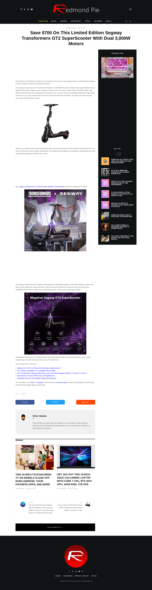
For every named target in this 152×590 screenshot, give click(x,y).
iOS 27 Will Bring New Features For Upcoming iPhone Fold (120, 172)
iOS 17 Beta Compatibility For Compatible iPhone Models (36, 370)
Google (63, 21)
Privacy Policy (82, 576)
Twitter (32, 382)
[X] (24, 9)
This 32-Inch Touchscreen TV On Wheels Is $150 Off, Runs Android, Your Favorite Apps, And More (33, 479)
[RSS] (126, 21)
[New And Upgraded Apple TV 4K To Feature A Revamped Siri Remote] (117, 67)
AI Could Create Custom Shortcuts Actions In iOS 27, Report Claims (122, 194)
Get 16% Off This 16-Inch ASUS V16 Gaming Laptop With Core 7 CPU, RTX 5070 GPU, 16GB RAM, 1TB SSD (74, 479)
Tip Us (94, 576)
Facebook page (61, 382)
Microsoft (76, 21)
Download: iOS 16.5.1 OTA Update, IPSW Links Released (36, 378)
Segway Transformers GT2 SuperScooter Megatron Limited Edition (41, 186)
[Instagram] (28, 9)
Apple (53, 21)
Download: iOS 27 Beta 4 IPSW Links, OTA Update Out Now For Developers (122, 161)
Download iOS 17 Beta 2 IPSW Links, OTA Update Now (36, 376)
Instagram (40, 382)
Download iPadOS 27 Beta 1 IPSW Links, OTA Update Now (121, 215)
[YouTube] (32, 9)
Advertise (68, 576)
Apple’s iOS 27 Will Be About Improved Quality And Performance (122, 183)
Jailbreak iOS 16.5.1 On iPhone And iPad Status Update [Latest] (38, 368)
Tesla (87, 21)
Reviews (98, 21)
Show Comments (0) (54, 527)
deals (23, 393)
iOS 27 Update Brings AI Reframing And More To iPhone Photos (120, 226)
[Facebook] (21, 9)
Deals (109, 21)
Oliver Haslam (71, 27)
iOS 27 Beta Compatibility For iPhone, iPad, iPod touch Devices (122, 237)
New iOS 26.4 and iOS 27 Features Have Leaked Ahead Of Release (122, 205)
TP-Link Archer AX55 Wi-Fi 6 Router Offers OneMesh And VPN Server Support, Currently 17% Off (70, 506)
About (58, 576)
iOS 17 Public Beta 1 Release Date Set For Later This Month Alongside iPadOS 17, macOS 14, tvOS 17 (52, 373)
